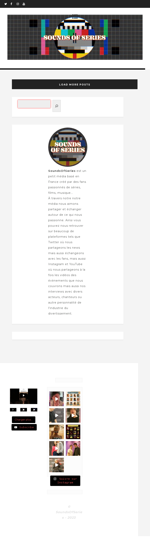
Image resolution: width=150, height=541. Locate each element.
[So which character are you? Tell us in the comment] (73, 432)
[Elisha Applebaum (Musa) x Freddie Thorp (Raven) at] (56, 448)
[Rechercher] (57, 106)
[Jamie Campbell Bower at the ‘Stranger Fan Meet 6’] (56, 465)
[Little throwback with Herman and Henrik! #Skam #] (73, 448)
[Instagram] (19, 4)
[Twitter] (7, 4)
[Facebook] (13, 4)
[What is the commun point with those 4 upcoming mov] (56, 432)
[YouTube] (26, 4)
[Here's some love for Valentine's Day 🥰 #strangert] (56, 415)
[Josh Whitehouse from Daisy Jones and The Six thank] (56, 398)
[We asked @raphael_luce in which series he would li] (73, 415)
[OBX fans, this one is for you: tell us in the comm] (73, 398)
